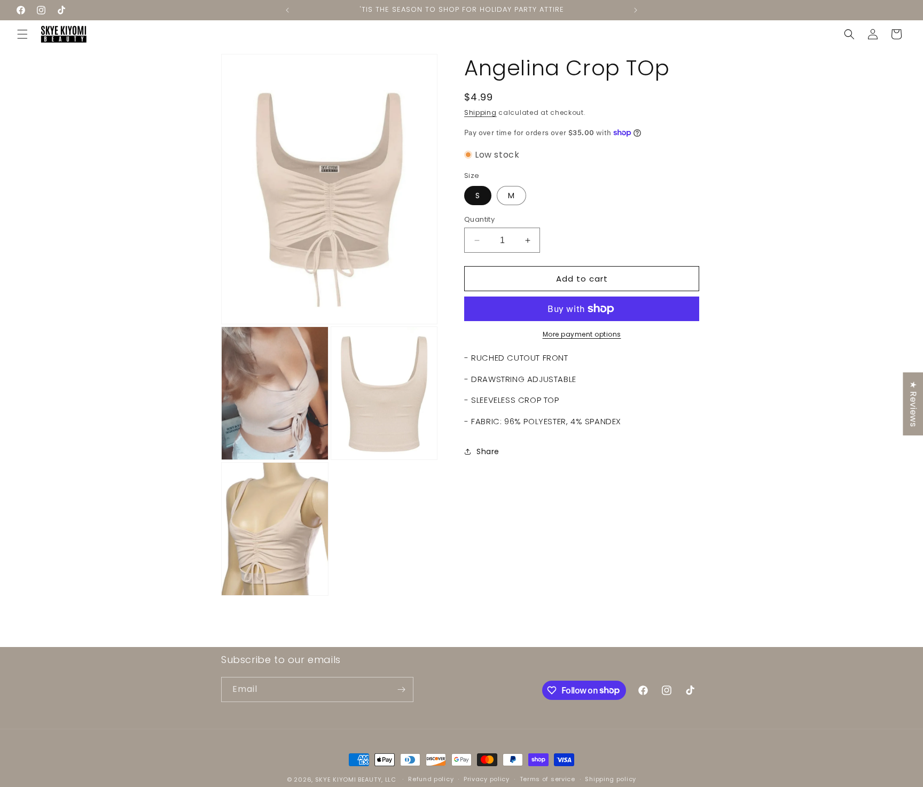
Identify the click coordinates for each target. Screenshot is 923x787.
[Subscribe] (401, 689)
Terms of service (547, 779)
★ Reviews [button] (913, 403)
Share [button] (487, 451)
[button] (22, 34)
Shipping (480, 112)
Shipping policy (610, 779)
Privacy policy (487, 779)
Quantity (479, 219)
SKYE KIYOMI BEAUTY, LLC (355, 779)
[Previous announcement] (287, 10)
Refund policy (430, 779)
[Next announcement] (635, 10)
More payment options (582, 334)
